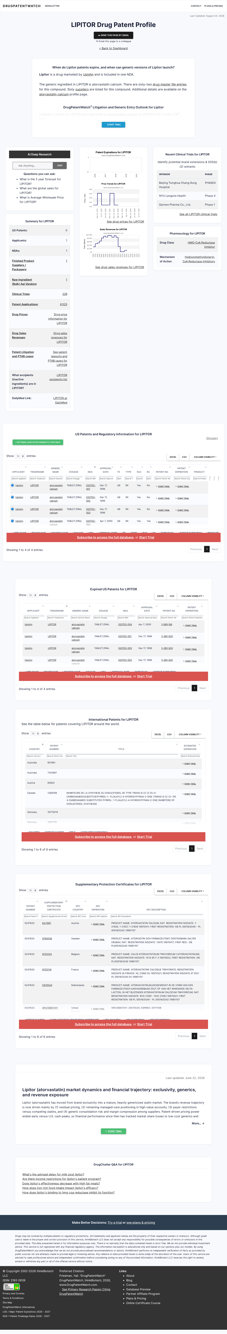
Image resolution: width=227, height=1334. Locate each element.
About (130, 1275)
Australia (32, 762)
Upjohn (88, 74)
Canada (31, 793)
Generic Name (55, 470)
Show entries (21, 456)
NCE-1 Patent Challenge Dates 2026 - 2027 (26, 1316)
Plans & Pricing (213, 6)
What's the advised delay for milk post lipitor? (53, 1174)
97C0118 (46, 969)
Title (121, 749)
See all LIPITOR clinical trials (198, 214)
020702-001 (125, 636)
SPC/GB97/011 (50, 1008)
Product (199, 472)
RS (148, 472)
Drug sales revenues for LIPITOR (59, 338)
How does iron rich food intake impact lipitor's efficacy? (60, 1188)
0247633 (29, 923)
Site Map (7, 1302)
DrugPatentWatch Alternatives (19, 1307)
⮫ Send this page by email (113, 35)
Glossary (212, 438)
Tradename (37, 472)
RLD (139, 472)
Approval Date (106, 470)
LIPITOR (34, 485)
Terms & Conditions (13, 1298)
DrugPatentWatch (22, 6)
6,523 (63, 304)
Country (34, 749)
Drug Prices (19, 314)
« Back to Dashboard (113, 48)
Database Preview (138, 1289)
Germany (32, 812)
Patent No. (162, 472)
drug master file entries (170, 84)
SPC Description (156, 909)
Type (128, 472)
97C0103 (47, 954)
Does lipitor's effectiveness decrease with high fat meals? (61, 1183)
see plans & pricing (140, 1222)
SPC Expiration (98, 908)
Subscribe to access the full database (105, 537)
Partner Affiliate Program (143, 1294)
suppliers (82, 89)
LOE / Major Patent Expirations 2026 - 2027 (26, 1311)
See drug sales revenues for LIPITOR (119, 267)
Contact (196, 6)
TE (118, 472)
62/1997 (46, 923)
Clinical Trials (20, 294)
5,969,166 (166, 624)
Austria (31, 782)
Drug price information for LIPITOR (57, 319)
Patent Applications (25, 304)
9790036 (47, 938)
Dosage (73, 472)
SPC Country (78, 908)
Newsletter (52, 6)
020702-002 (125, 660)
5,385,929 (167, 636)
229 (64, 294)
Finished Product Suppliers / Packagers (23, 265)
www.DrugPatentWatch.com (78, 1284)
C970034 (47, 985)
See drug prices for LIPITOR (125, 221)
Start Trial (146, 537)
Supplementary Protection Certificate (53, 906)
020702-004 (125, 624)
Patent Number (54, 747)
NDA (90, 472)
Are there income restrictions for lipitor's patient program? (61, 1179)
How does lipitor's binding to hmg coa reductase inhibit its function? (68, 1192)
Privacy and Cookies (13, 1293)
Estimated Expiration (190, 747)
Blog (129, 1280)
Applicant (18, 472)
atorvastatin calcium (54, 94)
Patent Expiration (181, 470)
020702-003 (125, 648)
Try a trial (115, 1222)
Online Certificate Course (143, 1303)
